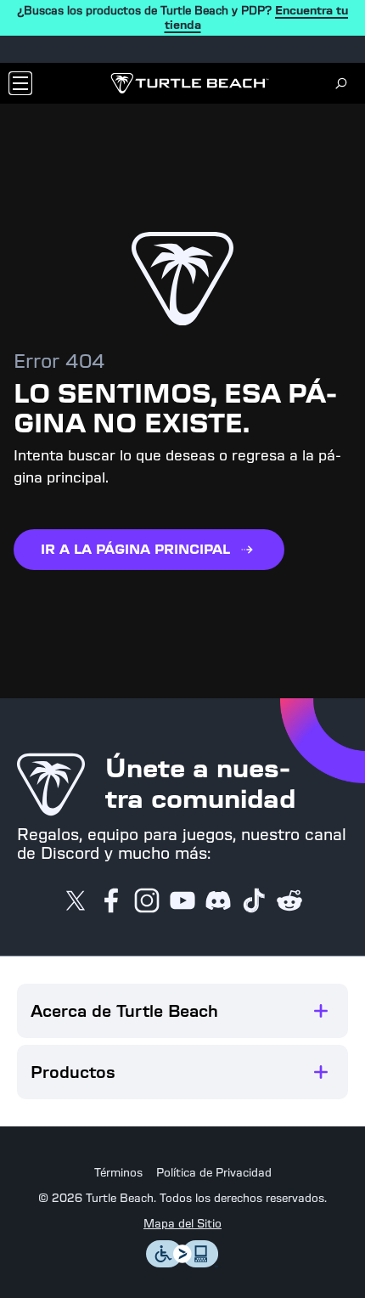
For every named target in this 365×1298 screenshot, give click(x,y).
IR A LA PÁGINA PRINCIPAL (135, 549)
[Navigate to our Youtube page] (182, 902)
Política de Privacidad (214, 1173)
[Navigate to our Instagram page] (147, 902)
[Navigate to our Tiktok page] (254, 902)
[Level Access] (182, 1263)
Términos (118, 1173)
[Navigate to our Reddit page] (289, 902)
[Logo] (189, 83)
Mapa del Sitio (182, 1224)
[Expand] (320, 1010)
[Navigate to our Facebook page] (111, 902)
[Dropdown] (20, 83)
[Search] (341, 83)
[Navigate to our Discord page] (218, 902)
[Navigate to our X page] (75, 902)
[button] (182, 1010)
